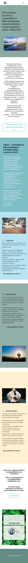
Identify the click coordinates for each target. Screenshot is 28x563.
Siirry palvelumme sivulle (11, 273)
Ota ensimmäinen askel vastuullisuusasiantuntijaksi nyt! (14, 127)
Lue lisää (8, 204)
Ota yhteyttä (14, 495)
